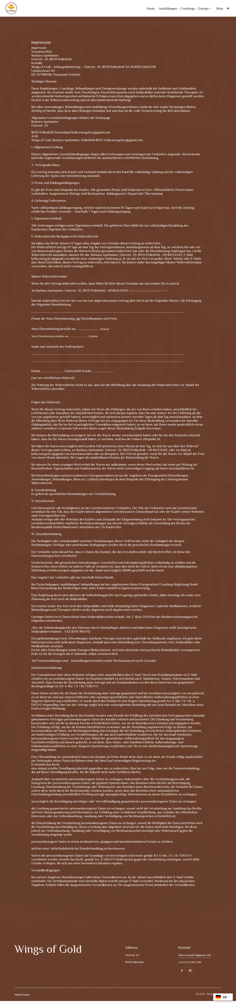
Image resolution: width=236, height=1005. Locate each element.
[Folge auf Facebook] (181, 970)
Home (151, 8)
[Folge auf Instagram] (190, 970)
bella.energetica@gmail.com (148, 290)
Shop (219, 8)
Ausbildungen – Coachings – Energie (184, 8)
